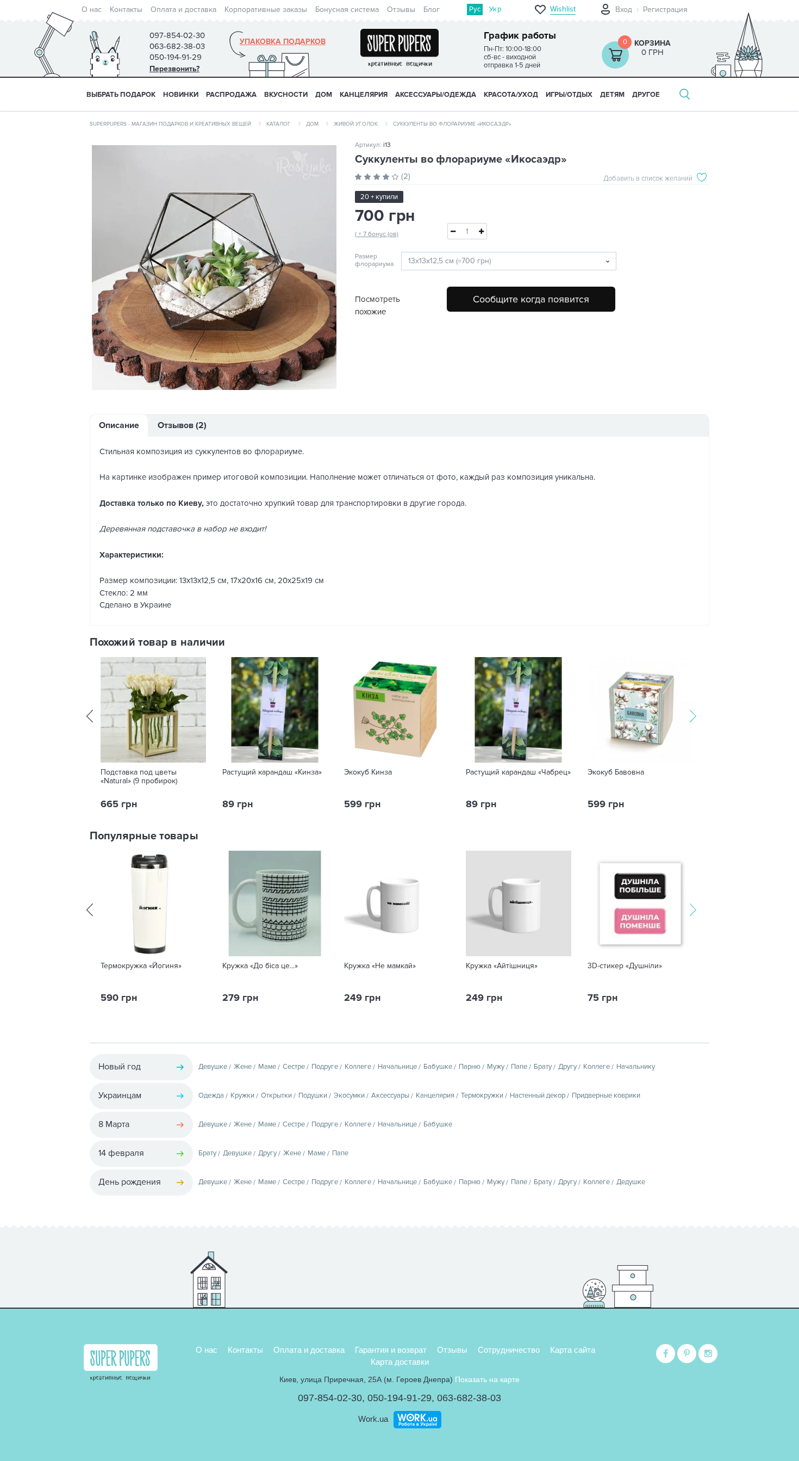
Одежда (211, 1095)
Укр (495, 9)
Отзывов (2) (182, 425)
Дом (312, 124)
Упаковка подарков (283, 42)
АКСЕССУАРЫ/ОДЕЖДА (435, 94)
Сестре (294, 1066)
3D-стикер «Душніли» (625, 966)
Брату (543, 1066)
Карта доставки (400, 1361)
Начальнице (397, 1066)
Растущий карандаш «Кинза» (272, 772)
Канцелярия (435, 1095)
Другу (567, 1066)
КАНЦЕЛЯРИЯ (364, 94)
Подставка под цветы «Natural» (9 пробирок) (139, 776)
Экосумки (349, 1095)
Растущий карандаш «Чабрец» (518, 772)
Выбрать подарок (120, 94)
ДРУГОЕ (646, 94)
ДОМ (323, 94)
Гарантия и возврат (391, 1349)
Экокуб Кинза (368, 772)
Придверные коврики (606, 1095)
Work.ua (373, 1418)
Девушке (212, 1066)
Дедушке (630, 1182)
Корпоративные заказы (265, 9)
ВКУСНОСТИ (286, 94)
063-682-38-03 (469, 1397)
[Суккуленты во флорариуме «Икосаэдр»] (214, 267)
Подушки (312, 1095)
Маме (267, 1066)
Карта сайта (572, 1349)
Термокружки (482, 1095)
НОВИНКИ (180, 94)
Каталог (278, 124)
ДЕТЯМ (612, 94)
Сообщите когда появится (531, 299)
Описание (119, 425)
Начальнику (635, 1066)
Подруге (324, 1066)
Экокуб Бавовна (616, 772)
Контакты (126, 9)
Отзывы (401, 9)
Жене (243, 1066)
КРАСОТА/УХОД (511, 94)
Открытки (276, 1095)
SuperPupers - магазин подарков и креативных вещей (170, 124)
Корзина (652, 43)
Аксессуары (390, 1095)
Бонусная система (347, 9)
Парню (469, 1066)
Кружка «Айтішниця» (502, 966)
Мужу (495, 1066)
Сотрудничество (509, 1349)
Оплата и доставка (183, 9)
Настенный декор (537, 1095)
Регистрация (665, 9)
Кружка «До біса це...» (260, 966)
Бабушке (437, 1066)
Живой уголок (356, 124)
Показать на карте (487, 1379)
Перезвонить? (174, 69)
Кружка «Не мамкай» (380, 966)
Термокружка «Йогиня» (141, 966)
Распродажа (231, 94)
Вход (623, 9)
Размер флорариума (370, 260)
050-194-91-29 (399, 1397)
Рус (474, 9)
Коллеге (358, 1066)
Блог (431, 9)
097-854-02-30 (330, 1397)
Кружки (242, 1095)
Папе (519, 1066)
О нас (92, 9)
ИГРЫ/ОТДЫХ (569, 94)
